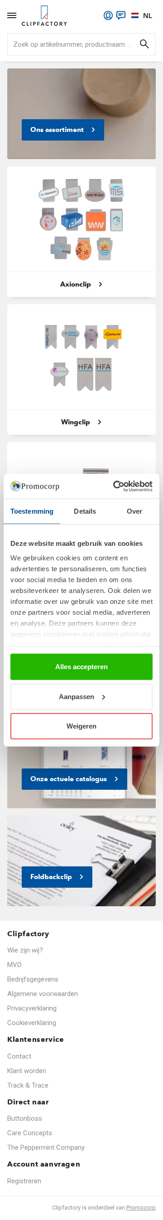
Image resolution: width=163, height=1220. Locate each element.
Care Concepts (29, 1133)
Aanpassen (76, 696)
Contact (19, 1056)
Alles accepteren (81, 667)
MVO (14, 965)
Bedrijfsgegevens (32, 979)
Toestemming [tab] (31, 511)
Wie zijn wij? (25, 950)
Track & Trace (27, 1085)
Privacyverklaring (32, 1008)
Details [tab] (85, 511)
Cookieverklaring (31, 1023)
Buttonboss (24, 1118)
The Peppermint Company (46, 1147)
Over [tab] (134, 511)
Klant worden (26, 1071)
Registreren (24, 1181)
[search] (81, 44)
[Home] (44, 15)
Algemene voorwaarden (42, 994)
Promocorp (141, 1207)
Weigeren (81, 726)
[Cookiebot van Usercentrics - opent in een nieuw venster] (115, 486)
